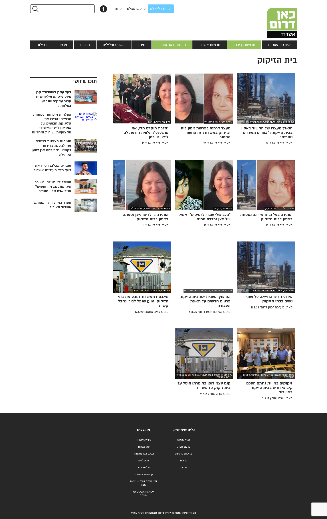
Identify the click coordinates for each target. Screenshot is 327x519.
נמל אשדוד (143, 447)
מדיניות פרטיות (183, 454)
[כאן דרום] (274, 19)
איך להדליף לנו (161, 8)
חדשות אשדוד (209, 44)
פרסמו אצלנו (136, 8)
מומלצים (143, 429)
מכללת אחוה (143, 467)
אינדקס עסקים (279, 44)
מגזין (63, 44)
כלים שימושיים (183, 429)
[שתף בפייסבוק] (103, 8)
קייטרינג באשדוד (143, 474)
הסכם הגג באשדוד (143, 454)
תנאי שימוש (183, 440)
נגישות (183, 460)
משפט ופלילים (114, 44)
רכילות (41, 44)
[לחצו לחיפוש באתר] (35, 8)
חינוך (141, 44)
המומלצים (143, 460)
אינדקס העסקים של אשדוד (143, 494)
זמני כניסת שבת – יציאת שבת (143, 483)
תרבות (85, 44)
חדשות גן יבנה (244, 44)
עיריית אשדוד (143, 440)
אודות (119, 8)
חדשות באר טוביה (172, 44)
